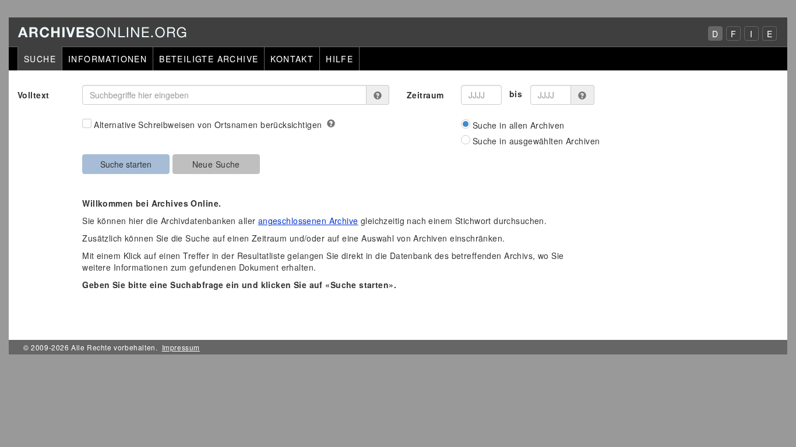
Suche (40, 59)
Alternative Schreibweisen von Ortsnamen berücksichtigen (208, 124)
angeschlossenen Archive (308, 220)
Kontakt (292, 59)
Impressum (181, 347)
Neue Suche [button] (216, 164)
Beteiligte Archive (208, 59)
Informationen (107, 59)
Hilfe (339, 59)
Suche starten (126, 164)
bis (515, 94)
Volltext (33, 95)
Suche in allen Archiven (519, 125)
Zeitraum (425, 95)
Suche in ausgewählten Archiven (536, 141)
